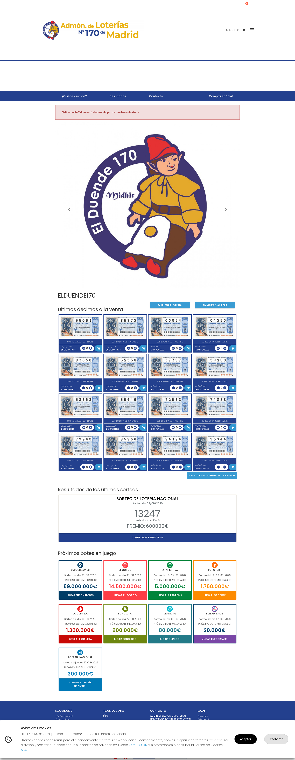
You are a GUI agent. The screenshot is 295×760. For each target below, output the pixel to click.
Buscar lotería (171, 305)
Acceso (233, 30)
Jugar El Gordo (125, 595)
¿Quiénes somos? (64, 716)
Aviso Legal (203, 719)
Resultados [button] (118, 96)
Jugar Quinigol (169, 639)
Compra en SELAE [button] (221, 96)
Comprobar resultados (147, 537)
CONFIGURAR (138, 745)
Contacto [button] (156, 96)
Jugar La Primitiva (170, 595)
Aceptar (245, 739)
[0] (246, 30)
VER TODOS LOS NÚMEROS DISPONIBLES (212, 475)
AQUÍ (24, 750)
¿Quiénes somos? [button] (74, 96)
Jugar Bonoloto (125, 639)
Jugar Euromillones (80, 595)
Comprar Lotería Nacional (80, 684)
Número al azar (216, 305)
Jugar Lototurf (215, 595)
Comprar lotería (63, 719)
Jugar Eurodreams (214, 639)
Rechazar (276, 739)
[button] (69, 209)
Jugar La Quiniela (80, 639)
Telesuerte (203, 716)
